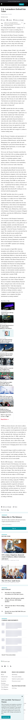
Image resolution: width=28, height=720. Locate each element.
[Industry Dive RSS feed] (10, 666)
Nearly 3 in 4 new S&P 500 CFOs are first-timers (15, 612)
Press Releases (4, 687)
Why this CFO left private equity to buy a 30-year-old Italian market (14, 600)
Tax (8, 510)
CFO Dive (14, 688)
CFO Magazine (4, 689)
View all (3, 654)
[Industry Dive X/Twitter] (7, 666)
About (2, 674)
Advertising (14, 674)
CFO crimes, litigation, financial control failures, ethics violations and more (13, 557)
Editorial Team (4, 676)
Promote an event (16, 681)
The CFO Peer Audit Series (11, 581)
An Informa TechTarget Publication (14, 1)
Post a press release (10, 654)
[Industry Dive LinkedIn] (2, 666)
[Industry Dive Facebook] (5, 666)
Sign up (21, 4)
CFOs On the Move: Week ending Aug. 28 (14, 606)
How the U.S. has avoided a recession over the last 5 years (14, 593)
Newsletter (3, 681)
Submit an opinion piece (17, 679)
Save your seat (6, 717)
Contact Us (3, 679)
